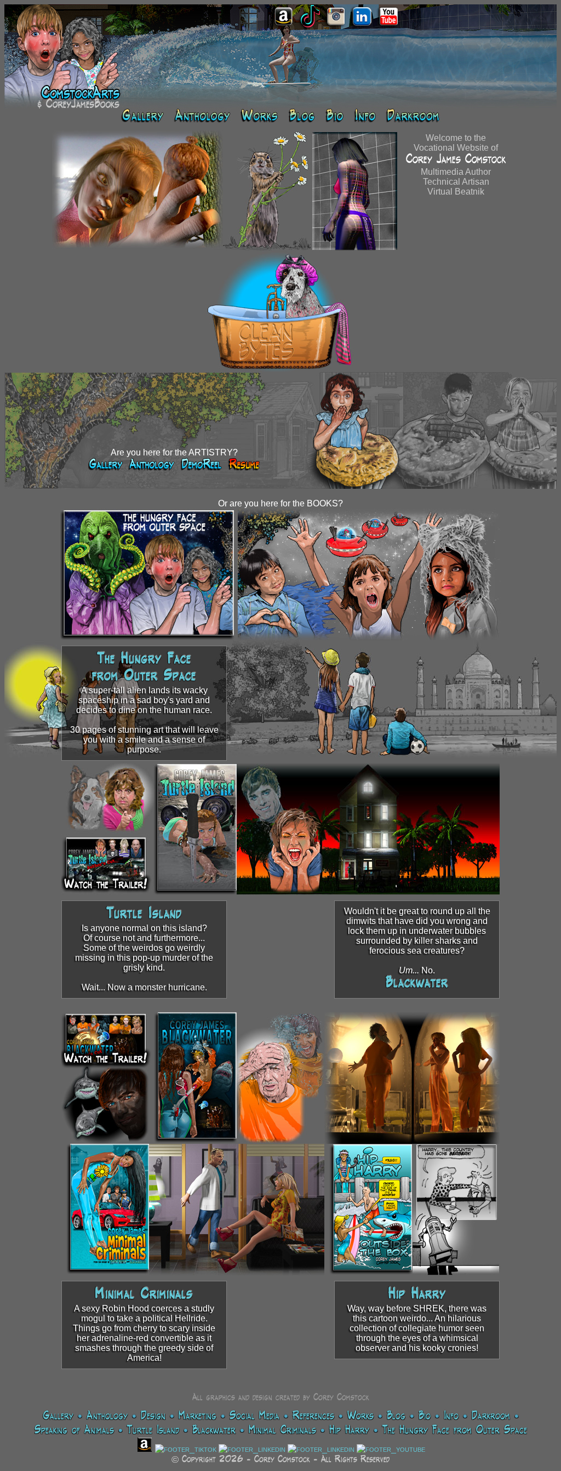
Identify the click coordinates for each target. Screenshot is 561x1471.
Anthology (107, 1416)
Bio (425, 1416)
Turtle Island (144, 914)
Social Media (254, 1416)
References (313, 1416)
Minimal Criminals (144, 1295)
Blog (396, 1416)
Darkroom (491, 1416)
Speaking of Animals (74, 1430)
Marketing (197, 1416)
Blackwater (417, 983)
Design (153, 1416)
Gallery (58, 1416)
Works (360, 1416)
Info (451, 1416)
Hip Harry (417, 1295)
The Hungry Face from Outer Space (454, 1430)
